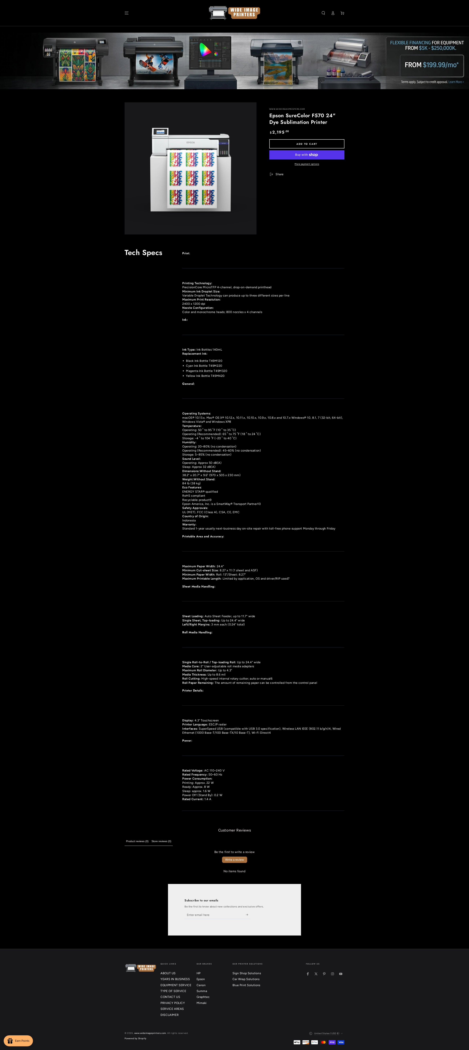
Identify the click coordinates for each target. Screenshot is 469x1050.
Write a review (234, 859)
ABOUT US (168, 973)
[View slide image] (234, 61)
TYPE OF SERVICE (173, 991)
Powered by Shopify (135, 1038)
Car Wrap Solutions (246, 979)
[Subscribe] (248, 915)
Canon (201, 985)
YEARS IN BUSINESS (175, 979)
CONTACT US (170, 997)
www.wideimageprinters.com (287, 109)
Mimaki (202, 1003)
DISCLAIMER (169, 1015)
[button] (323, 13)
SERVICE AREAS (172, 1009)
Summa (202, 991)
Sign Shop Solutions (246, 973)
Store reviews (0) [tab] (161, 841)
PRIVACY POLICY (172, 1003)
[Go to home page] (235, 13)
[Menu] (126, 13)
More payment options (307, 164)
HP (199, 973)
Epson (201, 979)
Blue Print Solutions (246, 985)
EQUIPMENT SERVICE (175, 985)
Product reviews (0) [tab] (137, 841)
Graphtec (203, 997)
